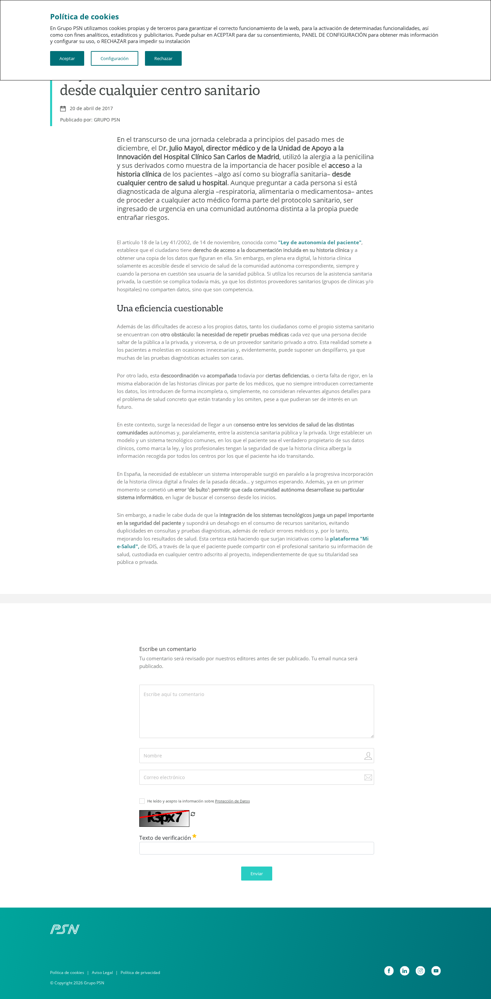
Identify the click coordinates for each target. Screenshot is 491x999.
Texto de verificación (165, 838)
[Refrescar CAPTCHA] (193, 813)
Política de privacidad (140, 972)
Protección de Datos (232, 800)
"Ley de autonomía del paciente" (319, 242)
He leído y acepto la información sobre (198, 800)
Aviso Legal (102, 972)
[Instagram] (420, 971)
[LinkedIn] (405, 971)
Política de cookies (67, 972)
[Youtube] (436, 971)
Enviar (257, 874)
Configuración (115, 58)
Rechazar (163, 58)
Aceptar (67, 58)
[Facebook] (389, 971)
